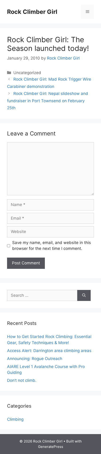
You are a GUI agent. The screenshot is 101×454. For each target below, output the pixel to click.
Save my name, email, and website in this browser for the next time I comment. (51, 245)
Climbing (15, 419)
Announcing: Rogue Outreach (34, 358)
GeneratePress (50, 446)
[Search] (84, 295)
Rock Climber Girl (32, 11)
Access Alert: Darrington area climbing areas (49, 350)
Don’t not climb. (21, 380)
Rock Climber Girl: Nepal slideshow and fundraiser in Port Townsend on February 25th (47, 100)
